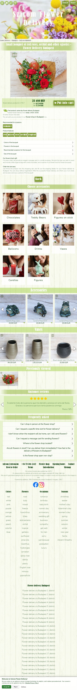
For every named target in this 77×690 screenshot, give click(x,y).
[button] (75, 309)
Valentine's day (64, 508)
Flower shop (44, 464)
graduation (44, 544)
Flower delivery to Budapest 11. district (38, 630)
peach (8, 524)
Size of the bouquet (10, 154)
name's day (44, 508)
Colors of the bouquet (11, 142)
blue (8, 532)
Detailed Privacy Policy (32, 683)
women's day (64, 512)
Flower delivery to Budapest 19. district (38, 661)
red (5, 135)
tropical (32, 135)
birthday (44, 500)
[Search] (11, 3)
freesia (25, 508)
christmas (65, 496)
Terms (30, 467)
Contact (71, 464)
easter (64, 500)
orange (8, 512)
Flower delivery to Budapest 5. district (38, 606)
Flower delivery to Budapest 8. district (38, 618)
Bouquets (15, 40)
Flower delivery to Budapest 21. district (38, 669)
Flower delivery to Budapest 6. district (38, 610)
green (8, 520)
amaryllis (25, 540)
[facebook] (36, 485)
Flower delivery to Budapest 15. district (38, 645)
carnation (25, 551)
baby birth (44, 504)
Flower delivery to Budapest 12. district (38, 634)
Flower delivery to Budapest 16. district (38, 649)
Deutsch (65, 3)
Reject (15, 687)
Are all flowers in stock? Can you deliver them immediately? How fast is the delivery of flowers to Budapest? (38, 449)
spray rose (25, 555)
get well (44, 528)
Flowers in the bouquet (11, 146)
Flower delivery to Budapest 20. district (38, 665)
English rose (25, 567)
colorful (8, 528)
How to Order (12, 467)
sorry (44, 536)
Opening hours (58, 464)
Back (38, 179)
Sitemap (67, 467)
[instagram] (41, 485)
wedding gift (44, 516)
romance (7, 126)
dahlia (25, 559)
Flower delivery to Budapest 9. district (38, 622)
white (8, 500)
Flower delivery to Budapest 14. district (38, 641)
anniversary (44, 512)
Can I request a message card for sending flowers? (37, 438)
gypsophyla (25, 575)
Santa (64, 536)
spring (64, 516)
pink (8, 504)
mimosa (25, 571)
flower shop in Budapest (35, 117)
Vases (38, 330)
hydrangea (25, 548)
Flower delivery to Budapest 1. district (38, 590)
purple (8, 508)
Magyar (73, 3)
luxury (44, 548)
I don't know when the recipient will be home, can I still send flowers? (37, 433)
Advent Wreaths (64, 540)
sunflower (25, 536)
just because (44, 540)
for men (44, 532)
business (44, 520)
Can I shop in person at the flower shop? (37, 424)
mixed (11, 135)
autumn (64, 524)
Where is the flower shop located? (37, 443)
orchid (23, 135)
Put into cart (65, 102)
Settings (23, 687)
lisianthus (25, 544)
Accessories (38, 290)
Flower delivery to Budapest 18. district (38, 657)
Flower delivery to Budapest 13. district (38, 637)
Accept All (6, 687)
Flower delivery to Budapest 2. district (38, 594)
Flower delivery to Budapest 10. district (38, 626)
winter (64, 528)
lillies (25, 516)
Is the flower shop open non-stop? (37, 455)
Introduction (48, 467)
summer (64, 520)
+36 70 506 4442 (29, 464)
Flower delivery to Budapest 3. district (38, 598)
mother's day (64, 504)
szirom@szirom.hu (10, 464)
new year (65, 532)
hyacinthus (25, 512)
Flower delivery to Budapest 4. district (38, 602)
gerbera (25, 532)
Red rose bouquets (25, 40)
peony (25, 563)
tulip (25, 500)
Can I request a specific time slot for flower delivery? (38, 429)
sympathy (44, 524)
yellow (8, 516)
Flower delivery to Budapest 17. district (38, 653)
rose (17, 135)
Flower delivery (5, 40)
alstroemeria (25, 520)
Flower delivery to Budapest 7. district (38, 614)
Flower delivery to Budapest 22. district (38, 673)
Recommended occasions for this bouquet (17, 150)
